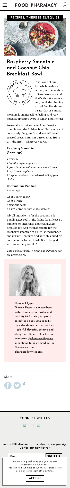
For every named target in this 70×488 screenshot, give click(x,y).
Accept (35, 478)
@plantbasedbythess (40, 338)
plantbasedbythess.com (28, 352)
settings (49, 471)
